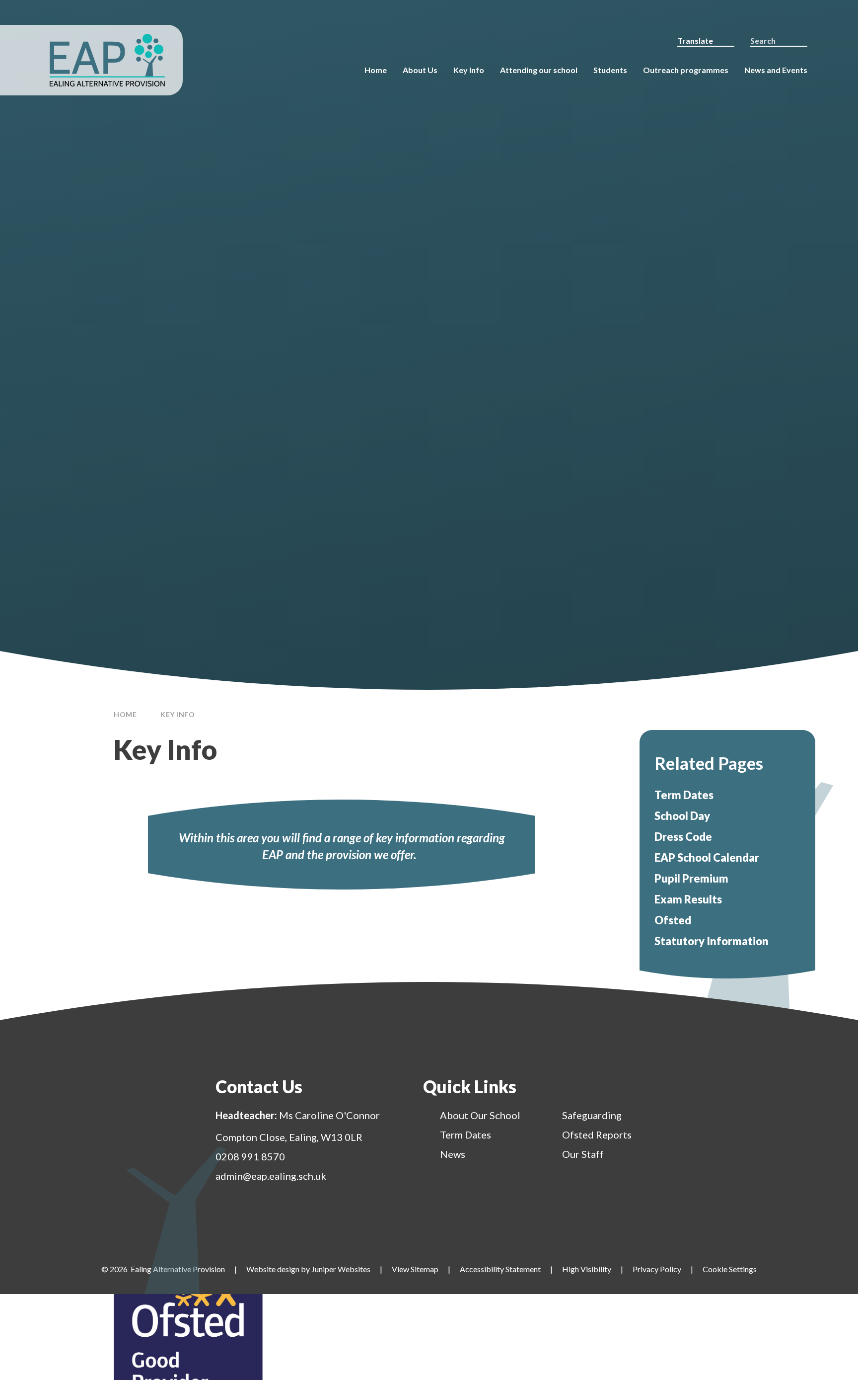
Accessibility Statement (500, 1269)
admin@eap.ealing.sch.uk (270, 1176)
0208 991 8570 (250, 1156)
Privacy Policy (657, 1269)
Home (125, 714)
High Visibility (586, 1269)
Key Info (177, 714)
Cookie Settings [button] (730, 1269)
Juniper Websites (340, 1269)
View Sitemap (415, 1269)
